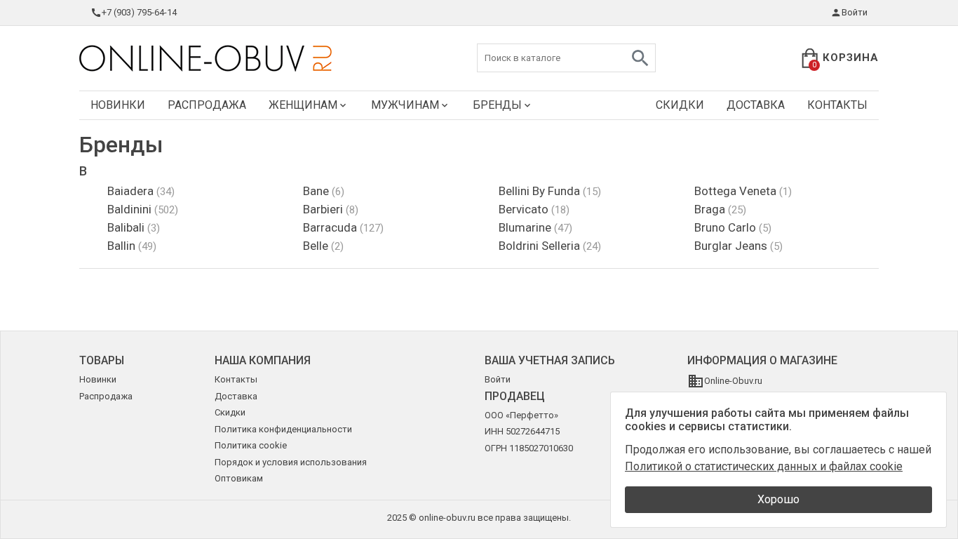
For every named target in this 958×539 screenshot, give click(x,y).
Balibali (133, 227)
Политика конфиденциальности (283, 429)
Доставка (756, 105)
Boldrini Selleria (550, 246)
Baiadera (141, 191)
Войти (855, 12)
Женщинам (303, 105)
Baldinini (142, 209)
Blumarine (535, 227)
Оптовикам (239, 478)
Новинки (117, 105)
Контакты (837, 105)
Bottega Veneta (743, 191)
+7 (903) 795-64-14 (139, 12)
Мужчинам (405, 105)
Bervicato (534, 209)
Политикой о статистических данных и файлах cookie (764, 466)
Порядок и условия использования (291, 462)
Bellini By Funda (550, 191)
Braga (720, 209)
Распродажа (207, 105)
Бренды (497, 105)
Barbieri (330, 209)
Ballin (131, 246)
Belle (323, 246)
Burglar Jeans (738, 246)
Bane (323, 191)
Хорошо (778, 499)
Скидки (680, 105)
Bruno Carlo (732, 227)
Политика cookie (251, 445)
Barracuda (343, 227)
